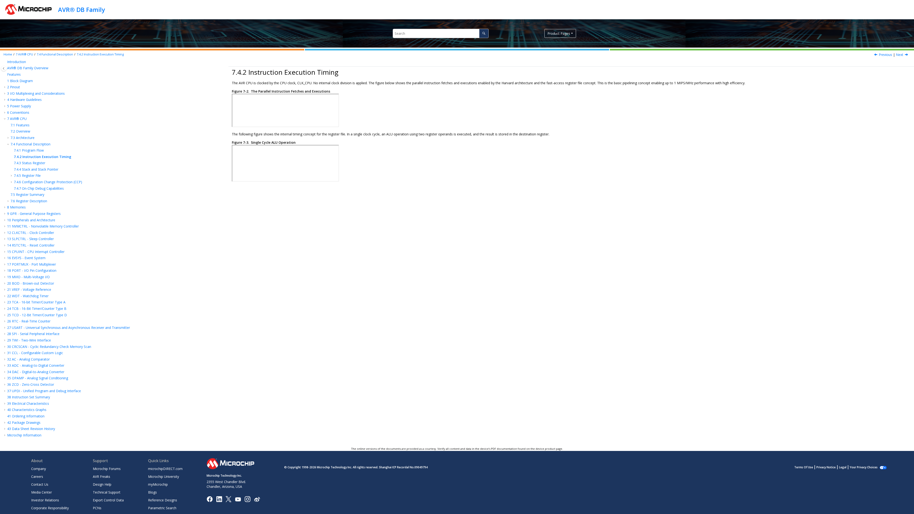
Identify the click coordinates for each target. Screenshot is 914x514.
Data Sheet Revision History (31, 428)
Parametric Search (162, 508)
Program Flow (29, 150)
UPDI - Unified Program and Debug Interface (44, 391)
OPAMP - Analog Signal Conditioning (37, 378)
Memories (16, 207)
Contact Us (39, 484)
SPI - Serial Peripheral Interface (33, 333)
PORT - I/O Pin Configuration (31, 270)
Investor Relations (45, 500)
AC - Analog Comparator (28, 359)
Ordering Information (26, 416)
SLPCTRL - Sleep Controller (30, 239)
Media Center (41, 492)
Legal (842, 467)
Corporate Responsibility (50, 508)
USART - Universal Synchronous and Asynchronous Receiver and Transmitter (68, 327)
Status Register (29, 163)
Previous (885, 54)
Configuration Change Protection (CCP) (48, 182)
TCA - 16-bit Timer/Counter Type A (36, 302)
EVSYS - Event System (26, 258)
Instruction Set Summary (28, 397)
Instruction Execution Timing (100, 54)
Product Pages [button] (558, 33)
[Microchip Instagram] (247, 499)
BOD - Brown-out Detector (30, 283)
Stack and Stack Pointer (36, 169)
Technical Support (106, 492)
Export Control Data (108, 500)
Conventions (18, 112)
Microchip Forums (107, 468)
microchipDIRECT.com (165, 468)
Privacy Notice (826, 467)
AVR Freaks (101, 476)
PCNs (97, 508)
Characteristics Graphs (26, 409)
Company (38, 468)
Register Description (28, 201)
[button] (5, 61)
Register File (27, 175)
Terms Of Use (803, 467)
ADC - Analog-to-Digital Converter (35, 365)
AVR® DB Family (81, 9)
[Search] (483, 33)
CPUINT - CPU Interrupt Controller (36, 251)
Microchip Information (24, 435)
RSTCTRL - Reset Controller (31, 245)
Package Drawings (23, 422)
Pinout (13, 87)
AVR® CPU (24, 54)
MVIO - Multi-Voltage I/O (28, 277)
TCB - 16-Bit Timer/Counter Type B (36, 308)
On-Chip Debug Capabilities (39, 188)
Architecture (22, 137)
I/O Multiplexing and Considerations (36, 93)
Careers (37, 476)
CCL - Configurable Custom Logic (35, 353)
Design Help (102, 484)
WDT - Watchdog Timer (28, 296)
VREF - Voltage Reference (29, 289)
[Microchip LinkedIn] (219, 499)
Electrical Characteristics (28, 403)
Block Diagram (20, 81)
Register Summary (27, 194)
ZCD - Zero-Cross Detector (30, 384)
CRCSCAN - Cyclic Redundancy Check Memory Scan (49, 346)
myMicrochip (158, 484)
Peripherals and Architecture (31, 220)
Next (899, 54)
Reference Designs (162, 500)
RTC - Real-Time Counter (28, 321)
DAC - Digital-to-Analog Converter (35, 372)
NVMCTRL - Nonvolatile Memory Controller (43, 226)
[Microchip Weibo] (257, 499)
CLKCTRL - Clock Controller (30, 232)
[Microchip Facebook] (210, 499)
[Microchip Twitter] (228, 499)
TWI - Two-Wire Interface (29, 340)
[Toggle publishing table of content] (3, 68)
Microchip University (163, 476)
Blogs (152, 492)
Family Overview (27, 68)
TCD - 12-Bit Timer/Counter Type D (37, 315)
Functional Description (55, 54)
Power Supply (19, 106)
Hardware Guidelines (24, 99)
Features (14, 74)
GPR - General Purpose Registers (34, 213)
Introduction (16, 61)
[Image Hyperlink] (238, 499)
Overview (20, 131)
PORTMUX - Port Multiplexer (31, 264)
